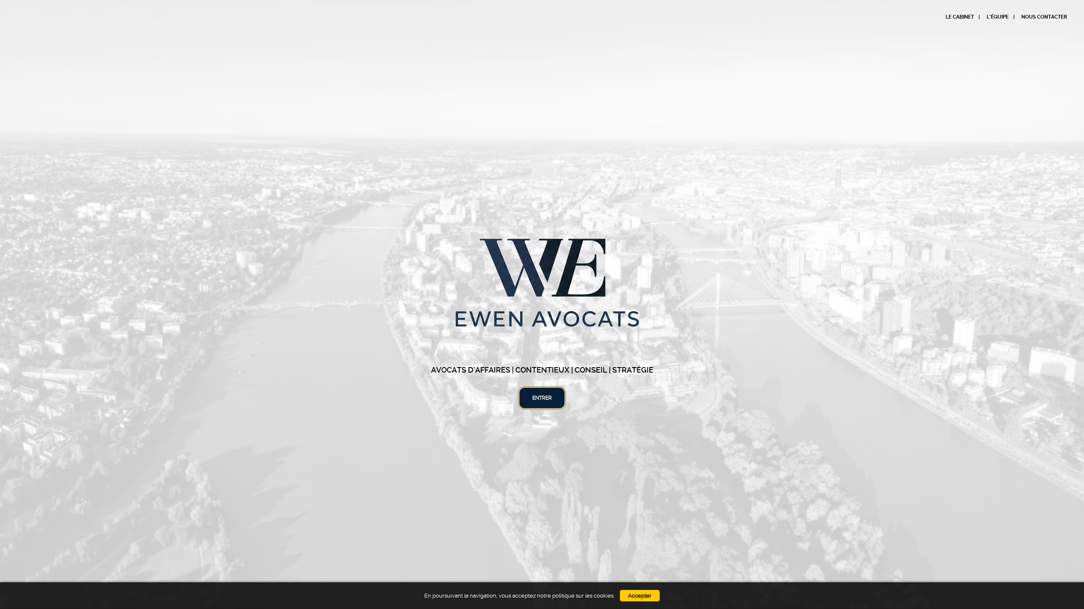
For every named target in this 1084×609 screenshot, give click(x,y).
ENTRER (542, 398)
